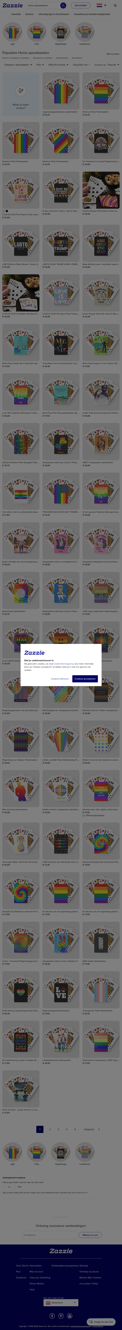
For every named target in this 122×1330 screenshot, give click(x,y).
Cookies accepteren (85, 678)
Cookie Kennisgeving (64, 664)
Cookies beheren (60, 678)
